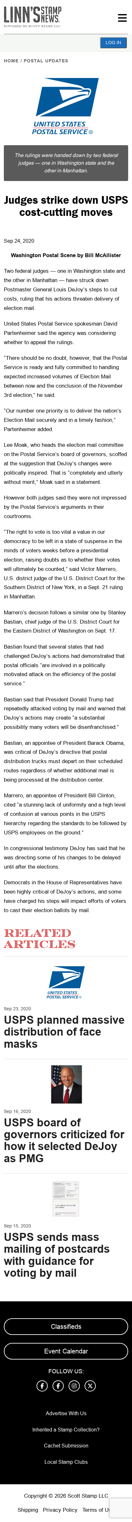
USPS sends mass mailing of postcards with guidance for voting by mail (57, 1255)
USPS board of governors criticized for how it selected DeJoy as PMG (64, 1140)
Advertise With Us (66, 1413)
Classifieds (66, 1326)
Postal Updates (46, 60)
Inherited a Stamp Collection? (66, 1429)
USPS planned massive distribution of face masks (64, 1032)
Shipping (28, 1510)
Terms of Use (98, 1510)
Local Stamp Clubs (66, 1462)
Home (11, 60)
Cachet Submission (66, 1445)
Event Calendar (66, 1351)
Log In (113, 42)
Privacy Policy (60, 1510)
